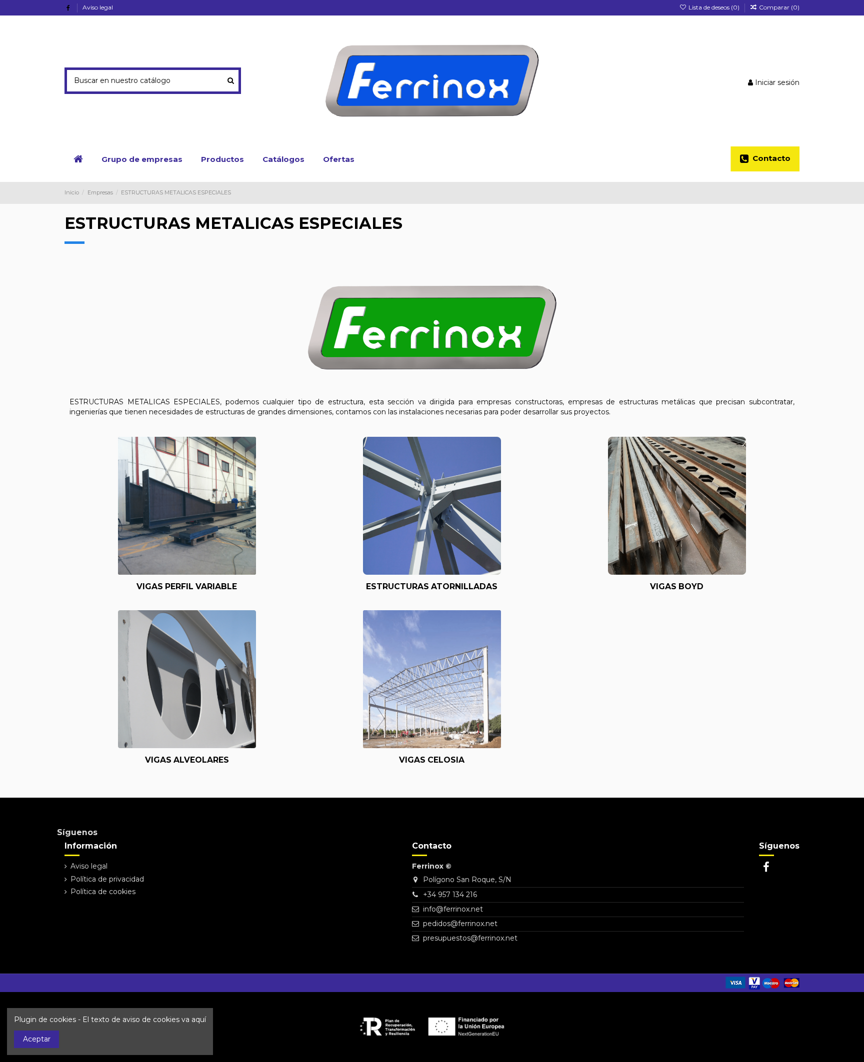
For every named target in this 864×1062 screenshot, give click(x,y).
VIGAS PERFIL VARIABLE (186, 586)
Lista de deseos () (713, 7)
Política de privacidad (107, 879)
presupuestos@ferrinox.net (470, 938)
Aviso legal (97, 7)
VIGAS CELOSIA (431, 760)
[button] (222, 158)
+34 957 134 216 (450, 894)
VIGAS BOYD (677, 586)
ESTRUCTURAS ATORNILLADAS (432, 586)
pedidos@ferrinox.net (460, 923)
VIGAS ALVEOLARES (187, 760)
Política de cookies (103, 891)
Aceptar (36, 1039)
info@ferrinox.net (453, 909)
